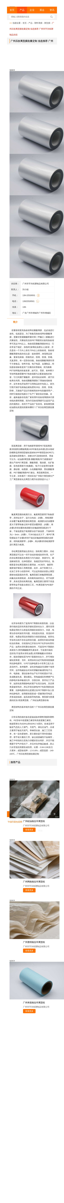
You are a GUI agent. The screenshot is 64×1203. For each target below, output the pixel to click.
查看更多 (29, 830)
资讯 (52, 10)
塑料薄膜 (38, 23)
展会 (42, 10)
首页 (12, 10)
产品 (22, 10)
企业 (32, 10)
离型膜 (47, 23)
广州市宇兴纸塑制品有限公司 (36, 825)
